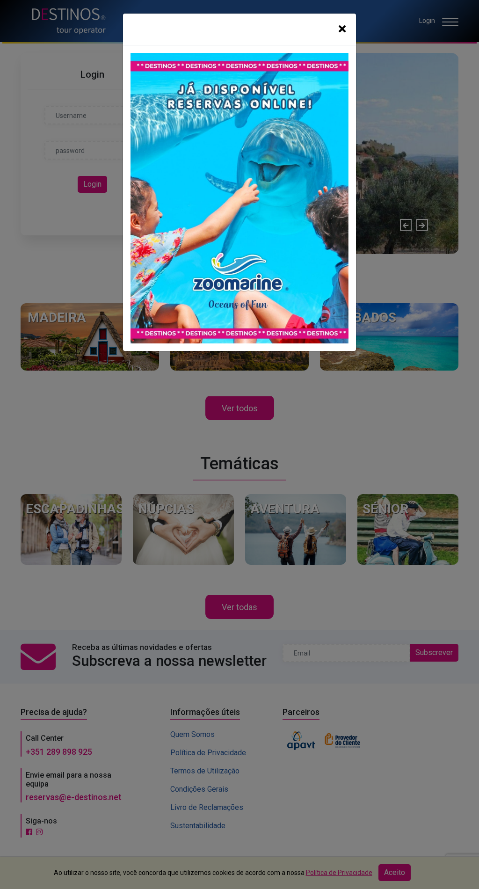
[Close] (342, 29)
